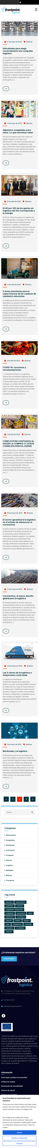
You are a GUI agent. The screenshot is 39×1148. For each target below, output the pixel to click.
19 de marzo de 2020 (14, 589)
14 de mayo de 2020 (14, 123)
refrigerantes (17, 924)
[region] (19, 1121)
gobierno (9, 920)
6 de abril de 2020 (13, 361)
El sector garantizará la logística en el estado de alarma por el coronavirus (19, 522)
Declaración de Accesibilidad (12, 1086)
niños (7, 924)
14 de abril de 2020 (13, 285)
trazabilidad (20, 928)
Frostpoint (10, 855)
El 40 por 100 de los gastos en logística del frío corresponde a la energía (19, 210)
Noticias (29, 42)
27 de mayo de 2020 (14, 42)
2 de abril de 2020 (13, 434)
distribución (10, 917)
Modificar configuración (19, 1138)
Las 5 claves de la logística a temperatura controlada (17, 673)
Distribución (10, 845)
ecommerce (21, 917)
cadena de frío (20, 902)
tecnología (28, 924)
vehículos (9, 931)
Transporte (10, 880)
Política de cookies (8, 1082)
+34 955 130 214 (9, 1000)
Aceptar (19, 1132)
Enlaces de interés (8, 1090)
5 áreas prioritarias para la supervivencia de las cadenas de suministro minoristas (19, 293)
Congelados (10, 840)
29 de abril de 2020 (13, 201)
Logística (9, 865)
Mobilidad (9, 870)
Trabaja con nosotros (9, 1095)
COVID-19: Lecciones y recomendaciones (14, 368)
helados (17, 920)
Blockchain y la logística (15, 751)
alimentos (9, 902)
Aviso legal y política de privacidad (14, 1077)
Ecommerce (10, 850)
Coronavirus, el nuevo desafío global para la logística (18, 597)
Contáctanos (9, 959)
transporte (9, 928)
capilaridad (9, 906)
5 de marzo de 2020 (13, 744)
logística (26, 920)
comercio (20, 906)
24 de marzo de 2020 (14, 513)
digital (30, 913)
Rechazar (19, 1143)
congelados (9, 913)
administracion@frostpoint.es (12, 1006)
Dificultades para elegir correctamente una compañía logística (18, 51)
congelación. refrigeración (14, 909)
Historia (9, 860)
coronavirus (21, 913)
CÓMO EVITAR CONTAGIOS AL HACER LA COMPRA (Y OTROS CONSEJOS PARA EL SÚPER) (18, 443)
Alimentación (11, 835)
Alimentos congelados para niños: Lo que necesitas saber (18, 131)
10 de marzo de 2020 (14, 666)
